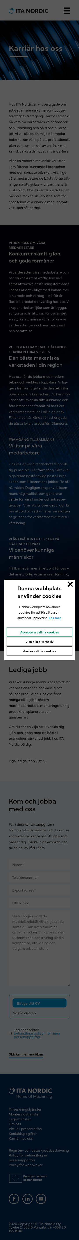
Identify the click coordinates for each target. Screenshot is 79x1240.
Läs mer (55, 617)
